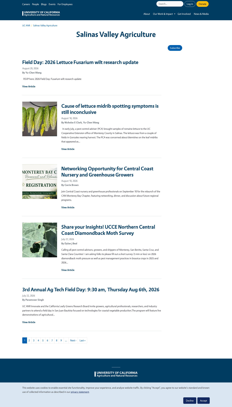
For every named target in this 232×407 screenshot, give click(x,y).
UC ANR (26, 25)
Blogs (44, 4)
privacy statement (80, 391)
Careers (26, 4)
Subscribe (175, 47)
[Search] (181, 4)
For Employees (65, 4)
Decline (190, 400)
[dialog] (116, 394)
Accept (203, 400)
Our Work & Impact (163, 13)
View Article (28, 86)
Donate (202, 3)
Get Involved (184, 13)
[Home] (41, 14)
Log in (190, 3)
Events (52, 4)
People (35, 4)
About (147, 13)
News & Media (201, 13)
